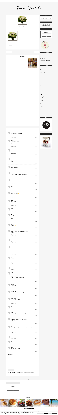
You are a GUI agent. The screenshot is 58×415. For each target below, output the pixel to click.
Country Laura (13, 132)
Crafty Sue (12, 284)
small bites (41, 106)
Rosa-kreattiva (13, 291)
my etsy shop (42, 96)
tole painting (42, 109)
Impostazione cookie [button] (40, 413)
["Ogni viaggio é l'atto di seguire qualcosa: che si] (54, 403)
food (41, 81)
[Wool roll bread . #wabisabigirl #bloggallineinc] (12, 403)
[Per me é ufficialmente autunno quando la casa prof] (37, 403)
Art (40, 67)
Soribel (12, 208)
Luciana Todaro (13, 298)
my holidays (41, 97)
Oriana (12, 186)
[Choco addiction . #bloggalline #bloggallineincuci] (45, 403)
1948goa (12, 272)
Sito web (9, 367)
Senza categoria (42, 103)
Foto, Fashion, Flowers (43, 84)
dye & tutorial (42, 78)
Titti (11, 257)
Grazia (12, 200)
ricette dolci (41, 100)
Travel (41, 112)
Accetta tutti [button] (46, 413)
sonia (12, 347)
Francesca (12, 224)
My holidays (41, 99)
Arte (41, 70)
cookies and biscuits (42, 72)
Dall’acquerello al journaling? (44, 54)
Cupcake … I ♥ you (10, 67)
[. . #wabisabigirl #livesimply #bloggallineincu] (21, 403)
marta (12, 341)
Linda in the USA (42, 85)
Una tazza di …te (42, 58)
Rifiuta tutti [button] (50, 413)
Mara (12, 306)
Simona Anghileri (18, 48)
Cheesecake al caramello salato (44, 56)
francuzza (12, 312)
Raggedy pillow (20, 122)
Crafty (41, 75)
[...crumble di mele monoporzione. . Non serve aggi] (4, 403)
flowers (10, 45)
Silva (11, 326)
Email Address (46, 32)
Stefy (12, 192)
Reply (36, 137)
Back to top (29, 379)
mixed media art (42, 88)
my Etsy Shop (42, 94)
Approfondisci (54, 413)
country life (13, 149)
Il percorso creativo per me (43, 62)
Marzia (12, 214)
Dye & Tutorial (42, 79)
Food (41, 82)
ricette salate (42, 102)
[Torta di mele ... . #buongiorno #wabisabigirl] (29, 403)
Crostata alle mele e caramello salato (45, 60)
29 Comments (22, 48)
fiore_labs (12, 140)
